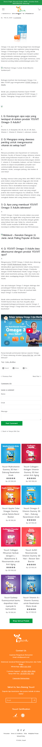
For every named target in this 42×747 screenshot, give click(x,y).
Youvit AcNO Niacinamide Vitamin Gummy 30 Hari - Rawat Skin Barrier (31, 556)
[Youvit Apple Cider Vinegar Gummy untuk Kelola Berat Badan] (10, 495)
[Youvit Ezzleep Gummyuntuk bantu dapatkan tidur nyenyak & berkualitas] (10, 584)
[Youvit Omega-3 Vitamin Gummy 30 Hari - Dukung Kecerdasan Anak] (31, 495)
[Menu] (3, 9)
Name (3, 394)
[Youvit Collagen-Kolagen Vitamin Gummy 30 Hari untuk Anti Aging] (31, 453)
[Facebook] (21, 730)
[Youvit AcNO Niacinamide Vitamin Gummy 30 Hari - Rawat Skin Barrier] (31, 537)
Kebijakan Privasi (33, 733)
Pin (26, 368)
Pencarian (7, 733)
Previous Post (7, 376)
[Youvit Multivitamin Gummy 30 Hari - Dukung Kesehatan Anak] (10, 453)
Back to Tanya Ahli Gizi (11, 431)
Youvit (24, 740)
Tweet (7, 368)
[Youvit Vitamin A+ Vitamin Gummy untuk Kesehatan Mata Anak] (31, 584)
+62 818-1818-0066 (28, 671)
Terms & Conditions (17, 733)
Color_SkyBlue (10, 362)
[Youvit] (21, 9)
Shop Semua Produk (21, 621)
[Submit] (34, 700)
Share (17, 368)
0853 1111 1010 (25, 667)
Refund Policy (21, 736)
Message (4, 411)
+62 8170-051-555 (27, 674)
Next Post (36, 376)
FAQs (25, 733)
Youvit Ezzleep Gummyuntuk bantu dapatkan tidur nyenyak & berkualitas (11, 603)
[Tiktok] (24, 730)
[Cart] (39, 9)
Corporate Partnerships (21, 678)
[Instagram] (18, 730)
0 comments (17, 18)
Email (3, 403)
